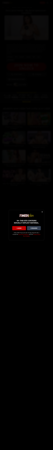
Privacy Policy (36, 234)
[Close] (42, 212)
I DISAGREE (34, 228)
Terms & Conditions (23, 234)
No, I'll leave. (26, 236)
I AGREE (19, 228)
